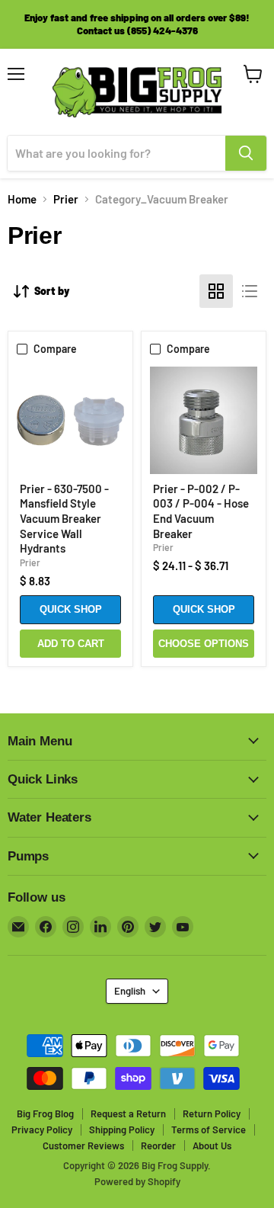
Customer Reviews (83, 1145)
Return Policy (212, 1113)
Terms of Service (208, 1129)
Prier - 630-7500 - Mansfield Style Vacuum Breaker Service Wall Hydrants (64, 519)
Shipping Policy (122, 1129)
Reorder (158, 1145)
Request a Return (128, 1113)
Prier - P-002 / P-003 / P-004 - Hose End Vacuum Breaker (201, 511)
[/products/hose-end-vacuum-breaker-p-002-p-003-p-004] (203, 420)
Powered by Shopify (137, 1181)
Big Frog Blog (45, 1113)
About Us (212, 1145)
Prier (65, 199)
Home (22, 199)
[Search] (245, 153)
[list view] (249, 291)
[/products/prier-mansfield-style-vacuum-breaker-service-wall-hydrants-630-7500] (70, 420)
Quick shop (71, 609)
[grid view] (216, 291)
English (129, 991)
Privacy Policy (41, 1129)
